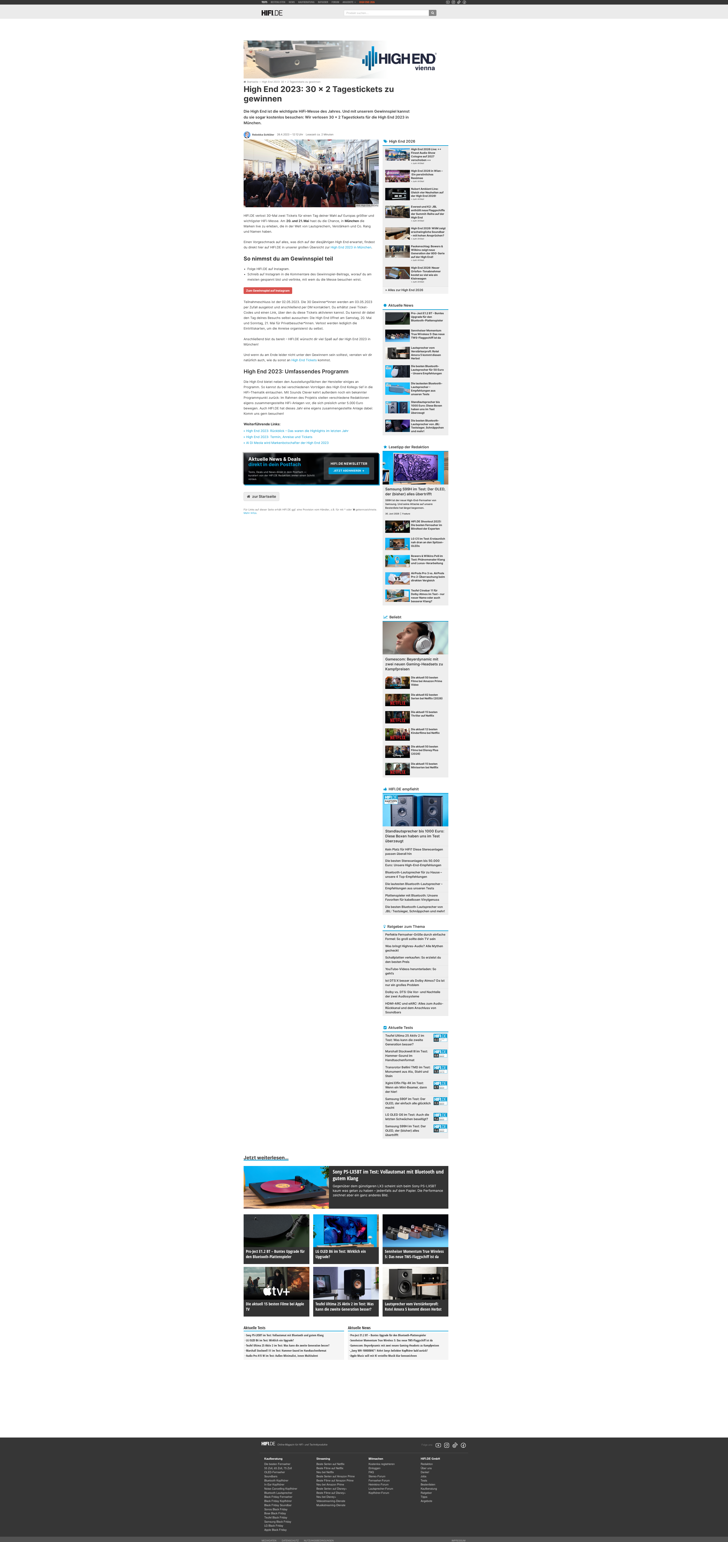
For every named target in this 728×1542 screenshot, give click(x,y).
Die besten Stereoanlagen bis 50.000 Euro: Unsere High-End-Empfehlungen (413, 863)
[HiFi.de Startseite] (272, 12)
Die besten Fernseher (277, 1464)
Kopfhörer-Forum (379, 1493)
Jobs (423, 1476)
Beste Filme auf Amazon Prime (335, 1480)
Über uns (426, 1468)
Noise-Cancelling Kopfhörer (280, 1488)
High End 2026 (367, 2)
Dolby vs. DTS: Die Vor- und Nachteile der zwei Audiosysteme (412, 994)
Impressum (458, 1540)
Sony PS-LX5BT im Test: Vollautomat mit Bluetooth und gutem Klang (285, 1335)
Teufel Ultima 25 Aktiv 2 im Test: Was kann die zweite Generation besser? (287, 1345)
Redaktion (427, 1464)
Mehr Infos (250, 512)
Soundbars (270, 1476)
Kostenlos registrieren (382, 1464)
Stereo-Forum (377, 1476)
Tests (264, 2)
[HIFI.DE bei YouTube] (448, 2)
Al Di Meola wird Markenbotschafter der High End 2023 (287, 443)
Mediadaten (269, 1540)
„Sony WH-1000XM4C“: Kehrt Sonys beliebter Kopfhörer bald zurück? (389, 1350)
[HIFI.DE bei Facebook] (464, 2)
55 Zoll (268, 1468)
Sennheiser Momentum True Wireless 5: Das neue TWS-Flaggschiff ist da (391, 1340)
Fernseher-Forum (379, 1480)
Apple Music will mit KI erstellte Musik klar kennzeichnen (383, 1355)
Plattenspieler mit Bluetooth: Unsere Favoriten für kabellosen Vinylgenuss (412, 897)
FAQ (371, 1472)
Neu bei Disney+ (326, 1497)
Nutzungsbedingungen (319, 1540)
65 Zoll (278, 1468)
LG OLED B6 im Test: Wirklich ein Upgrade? (270, 1340)
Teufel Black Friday (275, 1517)
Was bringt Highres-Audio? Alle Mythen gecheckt (414, 948)
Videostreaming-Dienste (330, 1501)
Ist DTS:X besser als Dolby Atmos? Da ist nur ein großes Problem (415, 983)
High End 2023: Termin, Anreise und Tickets (279, 437)
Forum (335, 2)
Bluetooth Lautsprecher (278, 1493)
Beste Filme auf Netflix (329, 1468)
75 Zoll (288, 1468)
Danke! (425, 1472)
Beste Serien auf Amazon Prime (335, 1476)
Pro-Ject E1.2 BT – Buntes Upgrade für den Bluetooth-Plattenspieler (388, 1335)
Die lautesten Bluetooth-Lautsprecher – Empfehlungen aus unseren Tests (413, 886)
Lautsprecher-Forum (381, 1488)
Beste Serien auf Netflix (330, 1464)
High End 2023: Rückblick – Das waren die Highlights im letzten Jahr (297, 431)
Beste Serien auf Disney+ (331, 1488)
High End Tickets (304, 360)
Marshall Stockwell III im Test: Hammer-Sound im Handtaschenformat (286, 1350)
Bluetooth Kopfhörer (276, 1480)
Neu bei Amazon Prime (330, 1484)
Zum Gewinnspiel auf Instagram (268, 290)
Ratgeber (323, 2)
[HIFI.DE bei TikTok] (459, 2)
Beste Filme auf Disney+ (331, 1493)
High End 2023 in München (351, 247)
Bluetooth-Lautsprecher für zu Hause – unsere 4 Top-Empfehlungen (413, 874)
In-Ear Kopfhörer (274, 1484)
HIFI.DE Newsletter (256, 455)
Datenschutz (290, 1540)
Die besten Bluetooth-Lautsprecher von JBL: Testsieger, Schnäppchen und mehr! (415, 909)
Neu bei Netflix (325, 1472)
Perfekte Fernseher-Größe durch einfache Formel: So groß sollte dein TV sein (415, 937)
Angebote (426, 1501)
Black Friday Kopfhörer (278, 1501)
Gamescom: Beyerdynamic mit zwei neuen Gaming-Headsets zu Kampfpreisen (394, 1345)
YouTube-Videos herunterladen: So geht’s (410, 971)
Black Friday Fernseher (278, 1497)
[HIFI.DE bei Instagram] (453, 2)
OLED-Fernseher (274, 1472)
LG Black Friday (273, 1525)
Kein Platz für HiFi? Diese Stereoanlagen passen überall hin (414, 851)
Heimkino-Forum (379, 1484)
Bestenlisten (278, 2)
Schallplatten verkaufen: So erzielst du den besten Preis (413, 960)
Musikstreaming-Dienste (330, 1505)
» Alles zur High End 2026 (404, 290)
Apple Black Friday (275, 1530)
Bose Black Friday (275, 1513)
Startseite (252, 81)
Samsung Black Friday (277, 1521)
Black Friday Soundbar (278, 1505)
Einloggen (374, 1468)
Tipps (424, 1497)
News (292, 2)
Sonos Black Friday (275, 1509)
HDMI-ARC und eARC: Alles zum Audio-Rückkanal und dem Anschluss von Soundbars (414, 1008)
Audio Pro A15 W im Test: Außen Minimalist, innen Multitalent (282, 1355)
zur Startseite (264, 496)
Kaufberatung (306, 2)
